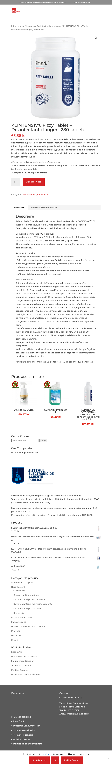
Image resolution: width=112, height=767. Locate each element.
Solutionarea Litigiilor (22, 661)
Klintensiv (56, 26)
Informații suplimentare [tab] (44, 207)
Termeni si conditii (21, 665)
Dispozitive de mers (21, 617)
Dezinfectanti (43, 26)
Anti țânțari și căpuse (22, 582)
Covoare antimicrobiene (26, 595)
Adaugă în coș (33, 181)
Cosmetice (19, 590)
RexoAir (15, 640)
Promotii (15, 631)
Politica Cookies (19, 670)
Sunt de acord (39, 760)
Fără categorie (18, 622)
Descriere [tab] (19, 207)
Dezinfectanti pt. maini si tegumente (32, 604)
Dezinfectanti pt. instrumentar (29, 599)
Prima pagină (17, 26)
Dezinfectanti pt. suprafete (27, 608)
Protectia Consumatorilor (24, 656)
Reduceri (16, 635)
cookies (45, 754)
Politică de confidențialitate (25, 674)
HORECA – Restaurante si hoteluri (28, 626)
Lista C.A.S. (16, 652)
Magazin (30, 26)
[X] (108, 758)
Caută (43, 440)
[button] (96, 38)
